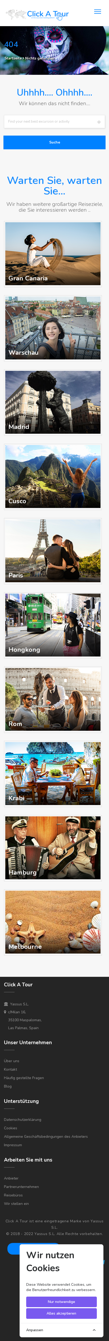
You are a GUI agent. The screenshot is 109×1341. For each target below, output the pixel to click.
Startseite (13, 58)
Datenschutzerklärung (22, 1119)
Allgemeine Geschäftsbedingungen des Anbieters (46, 1136)
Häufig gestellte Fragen (24, 1077)
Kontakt (10, 1069)
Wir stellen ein (16, 1203)
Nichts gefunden (39, 58)
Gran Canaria (28, 278)
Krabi (16, 798)
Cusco (17, 501)
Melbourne (25, 946)
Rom (15, 724)
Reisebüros (13, 1195)
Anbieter (11, 1178)
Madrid (18, 427)
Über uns (11, 1060)
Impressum (13, 1145)
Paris (15, 575)
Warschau (23, 352)
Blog (8, 1086)
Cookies (10, 1128)
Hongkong (24, 649)
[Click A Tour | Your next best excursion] (37, 15)
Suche (54, 142)
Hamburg (22, 872)
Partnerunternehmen (21, 1186)
